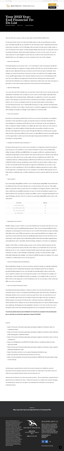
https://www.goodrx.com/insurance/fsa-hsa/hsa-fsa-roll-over (24, 354)
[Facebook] (43, 441)
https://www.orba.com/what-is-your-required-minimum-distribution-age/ (27, 352)
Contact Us (52, 4)
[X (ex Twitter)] (50, 441)
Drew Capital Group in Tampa (27, 314)
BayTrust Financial (11, 25)
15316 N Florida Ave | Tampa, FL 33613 (32, 433)
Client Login (52, 7)
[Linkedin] (46, 441)
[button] (57, 6)
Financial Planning (29, 25)
